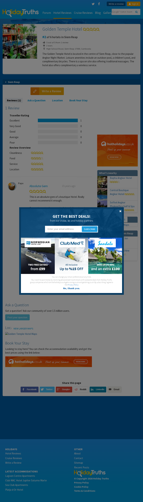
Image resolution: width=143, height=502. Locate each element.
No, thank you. (71, 288)
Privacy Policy (73, 285)
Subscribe (89, 229)
